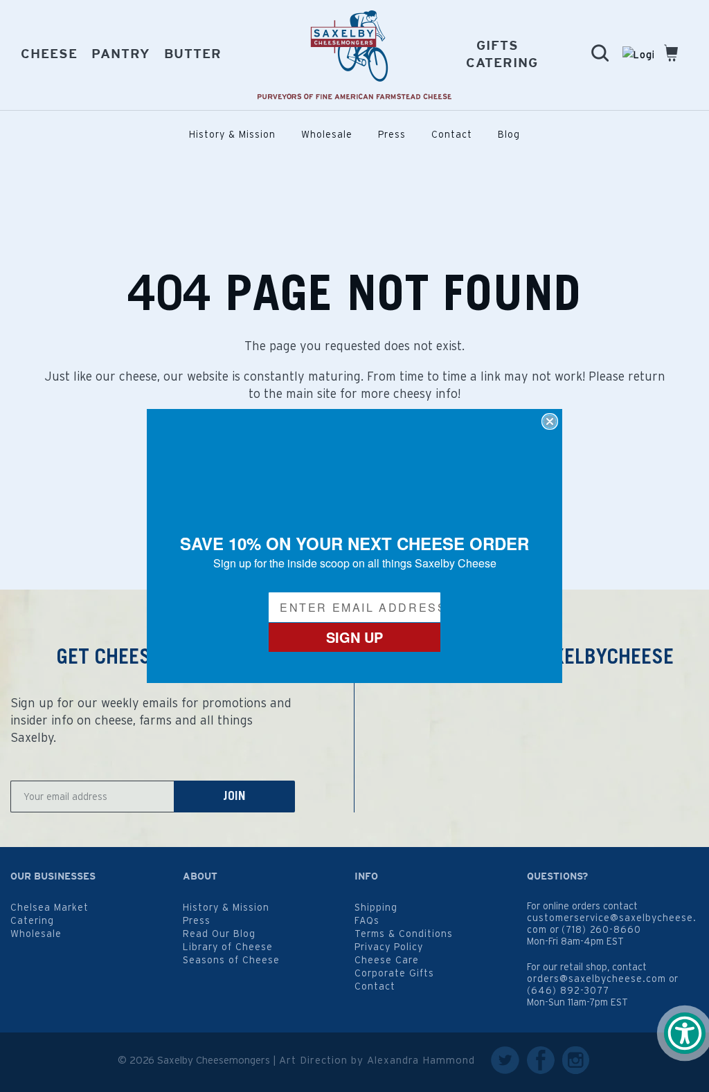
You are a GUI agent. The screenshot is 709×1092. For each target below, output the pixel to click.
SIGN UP (354, 637)
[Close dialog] (550, 421)
